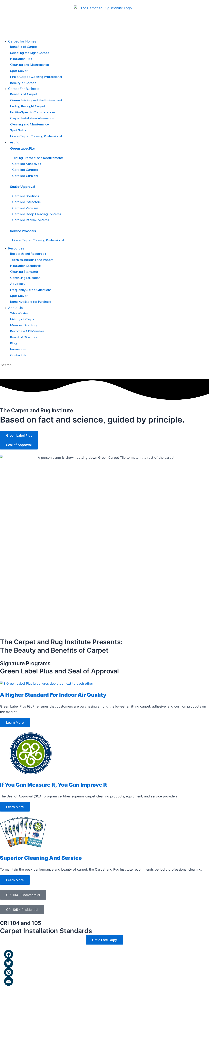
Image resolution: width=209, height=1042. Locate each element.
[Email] (106, 981)
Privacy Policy (71, 1002)
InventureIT (59, 1034)
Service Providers (23, 231)
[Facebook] (106, 954)
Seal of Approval (22, 187)
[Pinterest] (106, 972)
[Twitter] (106, 963)
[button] (108, 41)
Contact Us (49, 1002)
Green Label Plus (22, 148)
